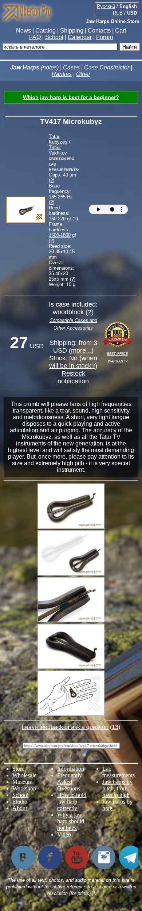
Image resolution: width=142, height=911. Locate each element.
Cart (120, 30)
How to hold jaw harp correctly (71, 801)
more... (81, 350)
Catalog (45, 30)
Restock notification (73, 377)
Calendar (80, 37)
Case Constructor (106, 67)
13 (115, 727)
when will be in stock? (73, 361)
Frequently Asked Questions (69, 782)
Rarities (62, 74)
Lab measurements (118, 772)
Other (83, 74)
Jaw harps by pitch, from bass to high (117, 788)
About (19, 808)
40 (65, 175)
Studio (19, 801)
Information (70, 769)
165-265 (57, 197)
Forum (104, 37)
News (23, 30)
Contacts (99, 30)
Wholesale (24, 775)
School (54, 37)
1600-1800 (60, 235)
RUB (118, 13)
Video (64, 834)
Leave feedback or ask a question (65, 727)
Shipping (71, 30)
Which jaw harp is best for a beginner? (71, 97)
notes (50, 67)
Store (18, 769)
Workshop (24, 788)
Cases (71, 67)
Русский (106, 6)
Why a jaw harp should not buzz (70, 821)
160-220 (57, 218)
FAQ (35, 37)
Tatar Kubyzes (58, 139)
